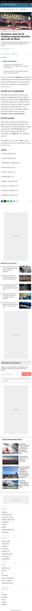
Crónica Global (6, 541)
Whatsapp (4, 604)
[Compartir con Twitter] (5, 201)
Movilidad (4, 512)
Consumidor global (7, 554)
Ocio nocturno (7, 54)
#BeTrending (5, 532)
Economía (4, 524)
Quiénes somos (6, 568)
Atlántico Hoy (5, 551)
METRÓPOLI (4, 57)
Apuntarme (26, 374)
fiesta (8, 86)
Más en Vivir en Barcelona (12, 439)
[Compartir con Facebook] (2, 201)
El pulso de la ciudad (7, 517)
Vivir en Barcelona (7, 514)
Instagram (4, 597)
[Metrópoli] (16, 4)
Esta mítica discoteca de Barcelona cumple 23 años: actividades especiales (15, 72)
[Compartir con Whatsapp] (8, 201)
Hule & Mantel (5, 556)
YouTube (4, 602)
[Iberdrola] (23, 9)
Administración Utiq (7, 583)
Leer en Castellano (5, 6)
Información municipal (8, 529)
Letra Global (5, 549)
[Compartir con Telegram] (11, 201)
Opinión (4, 527)
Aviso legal (5, 575)
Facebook (4, 594)
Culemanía (4, 546)
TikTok (3, 599)
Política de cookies (7, 580)
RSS (2, 573)
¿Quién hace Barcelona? (8, 519)
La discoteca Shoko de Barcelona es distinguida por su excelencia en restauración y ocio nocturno (15, 66)
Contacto (4, 570)
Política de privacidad (8, 578)
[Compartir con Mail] (14, 201)
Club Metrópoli (6, 559)
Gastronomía (5, 522)
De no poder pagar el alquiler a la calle (14, 1)
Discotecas (14, 54)
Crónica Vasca (5, 544)
